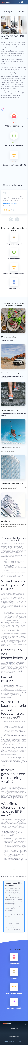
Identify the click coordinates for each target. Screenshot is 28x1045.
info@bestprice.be (14, 1036)
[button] (11, 219)
